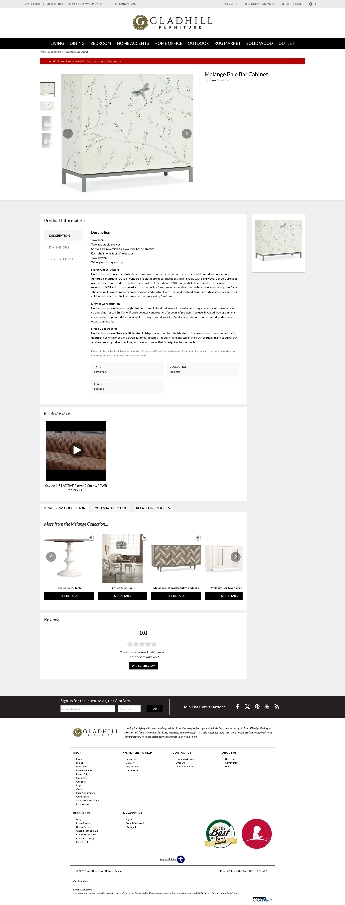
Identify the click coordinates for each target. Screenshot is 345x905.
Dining (77, 43)
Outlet (286, 43)
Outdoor (198, 43)
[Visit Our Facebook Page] (237, 706)
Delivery (130, 762)
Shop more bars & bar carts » (103, 61)
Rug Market (227, 43)
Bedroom (100, 43)
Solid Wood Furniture (87, 800)
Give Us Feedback (185, 766)
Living (57, 43)
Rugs (78, 785)
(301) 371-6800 (127, 4)
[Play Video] (76, 451)
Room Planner (83, 823)
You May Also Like (111, 508)
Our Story (230, 758)
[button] (187, 134)
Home (43, 51)
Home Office (168, 43)
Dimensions (59, 247)
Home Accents (133, 43)
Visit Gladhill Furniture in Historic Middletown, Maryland (65, 4)
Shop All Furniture (85, 792)
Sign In (129, 819)
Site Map (241, 871)
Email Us (180, 762)
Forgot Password (135, 823)
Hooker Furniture (219, 79)
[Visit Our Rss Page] (277, 706)
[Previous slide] (51, 557)
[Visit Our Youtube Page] (267, 706)
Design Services (84, 826)
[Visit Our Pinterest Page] (257, 706)
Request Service (134, 766)
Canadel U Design (85, 838)
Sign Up (154, 709)
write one (152, 656)
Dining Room (54, 51)
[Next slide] (236, 557)
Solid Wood (259, 43)
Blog (78, 819)
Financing (131, 758)
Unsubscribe (83, 842)
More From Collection (64, 508)
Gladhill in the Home (87, 830)
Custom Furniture (86, 834)
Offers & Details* (258, 871)
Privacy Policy (227, 871)
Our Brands (82, 796)
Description (59, 235)
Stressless (81, 777)
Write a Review (143, 665)
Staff (227, 766)
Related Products (153, 508)
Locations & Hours (185, 758)
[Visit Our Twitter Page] (247, 706)
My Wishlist (132, 826)
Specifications (61, 259)
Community (231, 762)
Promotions (82, 804)
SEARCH (233, 3)
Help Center (132, 770)
